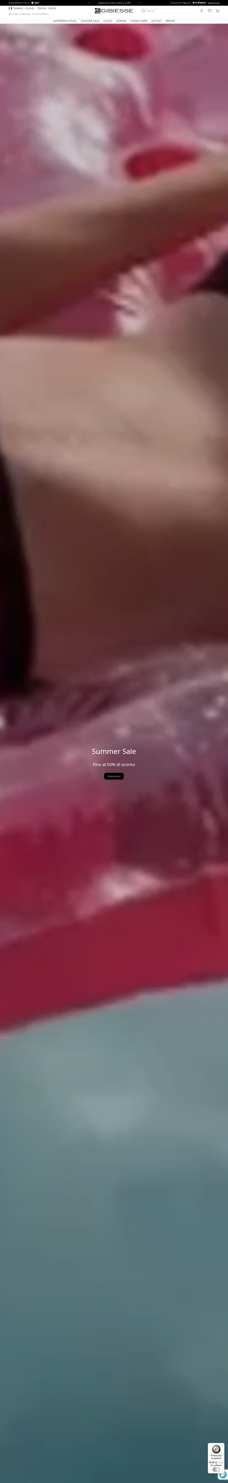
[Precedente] (88, 3)
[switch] (216, 1469)
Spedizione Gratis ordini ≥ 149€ (114, 2)
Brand (170, 20)
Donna (42, 8)
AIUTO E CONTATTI (40, 14)
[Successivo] (140, 3)
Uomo (52, 8)
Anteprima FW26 (64, 20)
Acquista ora (114, 776)
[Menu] (222, 1445)
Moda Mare (139, 20)
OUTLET (156, 20)
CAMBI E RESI (25, 14)
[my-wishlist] (209, 10)
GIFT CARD (13, 14)
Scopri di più (213, 2)
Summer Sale (90, 20)
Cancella (189, 11)
